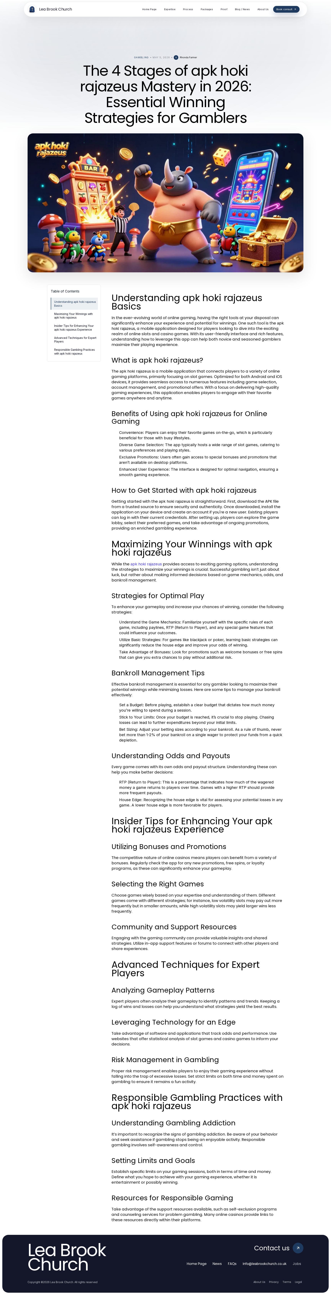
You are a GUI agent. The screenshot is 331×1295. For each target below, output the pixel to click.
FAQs (232, 1263)
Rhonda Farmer (188, 57)
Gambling (141, 57)
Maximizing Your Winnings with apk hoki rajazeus (73, 315)
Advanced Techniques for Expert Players (75, 339)
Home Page (196, 1263)
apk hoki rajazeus (146, 564)
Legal (298, 1282)
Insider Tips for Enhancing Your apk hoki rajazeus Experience (74, 327)
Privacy (274, 1282)
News (217, 1263)
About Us (259, 1282)
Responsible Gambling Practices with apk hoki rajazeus (74, 351)
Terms (287, 1282)
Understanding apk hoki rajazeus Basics (75, 303)
